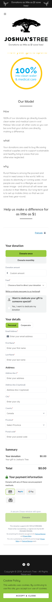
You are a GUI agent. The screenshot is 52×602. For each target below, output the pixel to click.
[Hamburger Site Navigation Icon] (5, 14)
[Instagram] (28, 565)
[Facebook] (24, 565)
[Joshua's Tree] (26, 29)
